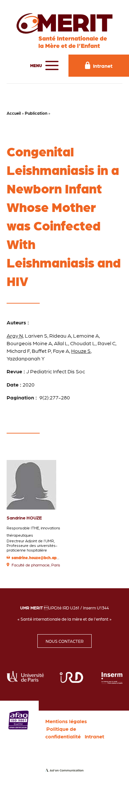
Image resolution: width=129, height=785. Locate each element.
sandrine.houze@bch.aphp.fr (38, 557)
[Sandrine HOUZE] (31, 484)
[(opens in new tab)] (18, 719)
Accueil (14, 112)
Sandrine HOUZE (24, 517)
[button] (42, 65)
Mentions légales (66, 721)
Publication (36, 112)
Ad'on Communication (67, 770)
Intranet (94, 736)
